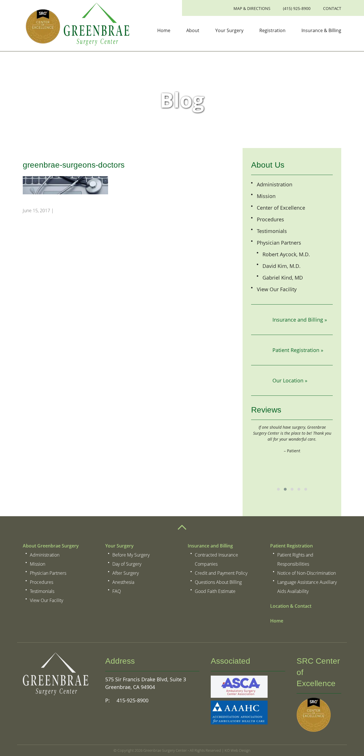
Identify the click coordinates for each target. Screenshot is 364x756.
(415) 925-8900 (297, 8)
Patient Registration (291, 546)
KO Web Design (238, 750)
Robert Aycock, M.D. (286, 254)
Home (163, 30)
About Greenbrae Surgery (51, 546)
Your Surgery (229, 30)
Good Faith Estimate (215, 591)
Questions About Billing (218, 582)
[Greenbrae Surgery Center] (76, 25)
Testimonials (272, 231)
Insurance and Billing (210, 546)
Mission (266, 196)
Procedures (270, 219)
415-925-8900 (131, 700)
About (192, 30)
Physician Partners (279, 242)
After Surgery (125, 573)
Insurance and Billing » (299, 319)
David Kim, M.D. (281, 266)
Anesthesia (123, 582)
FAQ (116, 591)
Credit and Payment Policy (221, 573)
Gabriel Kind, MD (282, 277)
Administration (274, 184)
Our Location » (289, 380)
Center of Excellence (281, 207)
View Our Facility (277, 289)
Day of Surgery (126, 564)
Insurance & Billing (321, 30)
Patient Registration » (297, 350)
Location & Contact (290, 606)
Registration (272, 30)
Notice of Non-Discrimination (306, 573)
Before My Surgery (131, 555)
